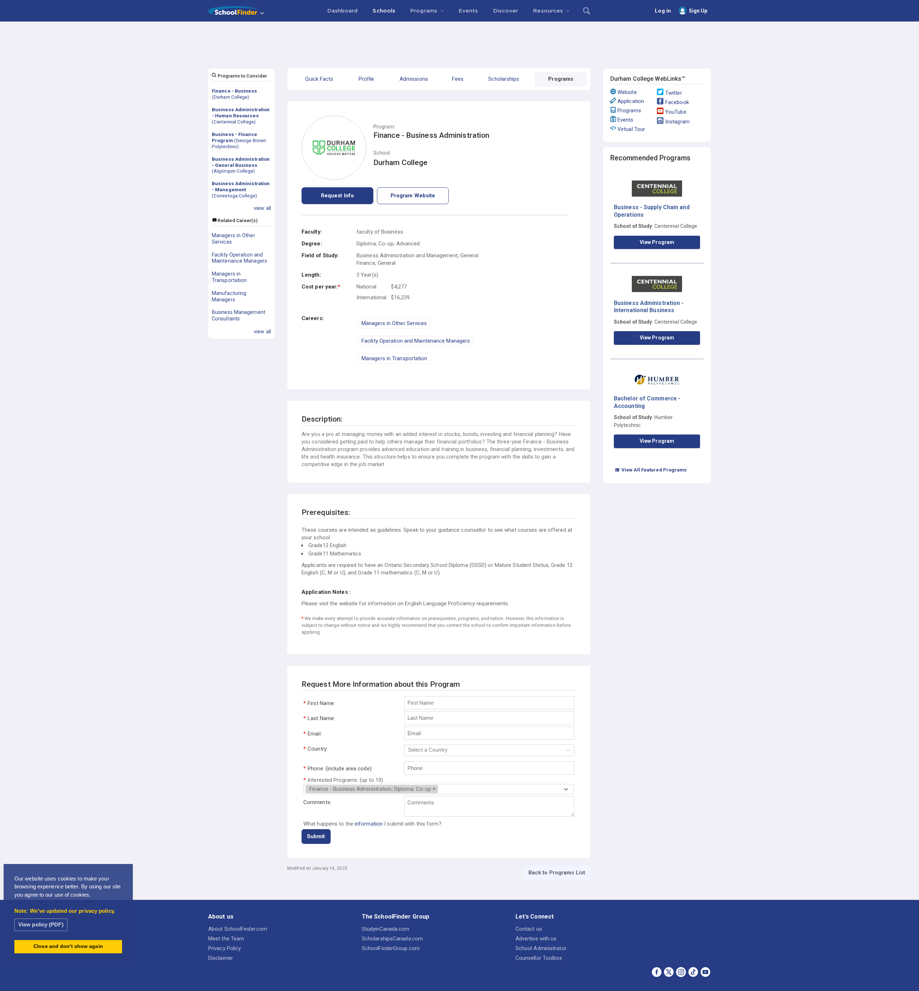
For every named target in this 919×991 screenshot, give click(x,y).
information (369, 824)
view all (262, 208)
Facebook (677, 102)
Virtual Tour (631, 129)
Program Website (413, 195)
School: (382, 153)
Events (625, 120)
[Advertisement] (459, 41)
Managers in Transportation (229, 277)
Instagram (677, 121)
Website (627, 92)
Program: (384, 127)
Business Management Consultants (238, 315)
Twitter (673, 93)
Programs (629, 110)
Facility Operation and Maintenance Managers (239, 258)
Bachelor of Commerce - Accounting (647, 402)
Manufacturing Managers (229, 296)
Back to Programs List (556, 872)
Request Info (337, 195)
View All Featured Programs (651, 470)
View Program (657, 242)
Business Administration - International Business (649, 307)
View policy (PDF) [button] (41, 924)
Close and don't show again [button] (68, 946)
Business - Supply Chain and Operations (652, 211)
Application (630, 101)
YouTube (675, 112)
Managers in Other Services (233, 239)
